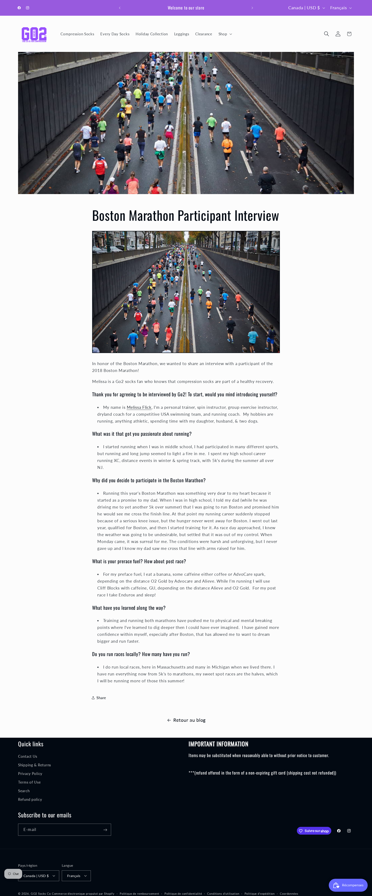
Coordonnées (289, 893)
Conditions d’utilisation (223, 893)
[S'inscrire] (105, 830)
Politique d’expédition (260, 893)
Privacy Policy (30, 773)
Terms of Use (29, 782)
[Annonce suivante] (252, 8)
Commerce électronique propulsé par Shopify (83, 893)
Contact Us (27, 756)
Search (23, 790)
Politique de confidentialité (183, 893)
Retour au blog (189, 720)
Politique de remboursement (139, 893)
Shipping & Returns (34, 764)
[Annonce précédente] (119, 8)
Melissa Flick (139, 407)
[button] (224, 33)
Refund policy (30, 799)
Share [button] (101, 697)
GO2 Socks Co (41, 893)
